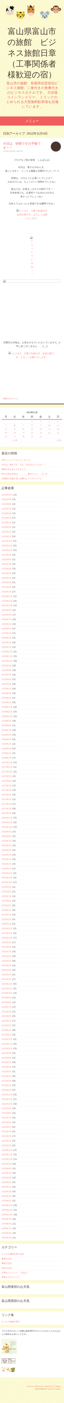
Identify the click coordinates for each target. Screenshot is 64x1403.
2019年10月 (7, 661)
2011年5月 (6, 1127)
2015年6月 (6, 900)
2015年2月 (6, 919)
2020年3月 (6, 638)
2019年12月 (7, 651)
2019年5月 (6, 684)
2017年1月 (6, 813)
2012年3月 (6, 1081)
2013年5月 (6, 1016)
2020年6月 (6, 624)
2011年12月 (7, 1094)
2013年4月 (6, 1020)
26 (6, 436)
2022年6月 (6, 513)
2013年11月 (7, 988)
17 (49, 429)
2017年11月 (7, 767)
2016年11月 (7, 822)
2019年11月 (7, 656)
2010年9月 (6, 1164)
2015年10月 (7, 882)
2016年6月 (6, 845)
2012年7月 (6, 1062)
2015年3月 (6, 914)
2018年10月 (7, 716)
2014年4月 (6, 965)
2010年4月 (6, 1187)
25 (58, 433)
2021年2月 (6, 587)
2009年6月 (7, 1233)
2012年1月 (6, 1090)
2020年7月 (6, 619)
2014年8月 (6, 947)
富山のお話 (7, 1268)
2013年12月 (7, 984)
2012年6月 (6, 1067)
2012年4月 (6, 1076)
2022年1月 (6, 536)
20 (15, 433)
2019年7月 (6, 674)
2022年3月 (6, 527)
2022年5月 (6, 518)
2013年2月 (6, 1030)
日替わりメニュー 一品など (15, 1272)
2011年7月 (6, 1117)
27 (15, 436)
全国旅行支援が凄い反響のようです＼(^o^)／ (22, 478)
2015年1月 (6, 924)
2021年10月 (7, 550)
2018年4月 (6, 744)
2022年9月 (6, 499)
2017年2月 (6, 808)
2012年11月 (7, 1044)
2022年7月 (6, 508)
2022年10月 (7, 494)
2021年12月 (7, 541)
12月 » (59, 440)
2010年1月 (6, 1200)
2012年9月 (6, 1053)
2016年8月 (6, 836)
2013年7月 (6, 1007)
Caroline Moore (54, 1389)
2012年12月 (7, 1039)
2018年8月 (6, 725)
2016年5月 (6, 850)
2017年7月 (6, 785)
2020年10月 (7, 605)
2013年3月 (6, 1025)
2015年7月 (6, 896)
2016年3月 (6, 859)
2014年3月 (6, 970)
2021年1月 (6, 591)
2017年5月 (6, 794)
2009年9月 (7, 1219)
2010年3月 (6, 1191)
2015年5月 (6, 905)
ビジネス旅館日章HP (11, 1321)
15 (32, 429)
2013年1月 (6, 1034)
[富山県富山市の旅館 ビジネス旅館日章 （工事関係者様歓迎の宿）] (32, 13)
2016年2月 (6, 864)
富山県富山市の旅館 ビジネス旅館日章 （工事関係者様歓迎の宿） (31, 53)
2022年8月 (6, 504)
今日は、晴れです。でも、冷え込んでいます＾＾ (24, 464)
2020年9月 (6, 610)
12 (6, 429)
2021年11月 (7, 545)
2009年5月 (6, 1237)
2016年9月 (6, 831)
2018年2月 (6, 753)
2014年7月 (6, 951)
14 (23, 429)
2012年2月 (6, 1085)
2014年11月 (7, 933)
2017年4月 (6, 799)
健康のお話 (7, 1258)
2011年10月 (7, 1104)
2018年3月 (6, 748)
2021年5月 (6, 573)
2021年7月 (6, 564)
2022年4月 (6, 522)
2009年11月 (7, 1210)
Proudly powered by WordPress (40, 1386)
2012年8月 (6, 1057)
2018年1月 (6, 758)
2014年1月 (6, 979)
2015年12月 (7, 873)
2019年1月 (6, 702)
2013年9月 (6, 997)
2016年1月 (6, 868)
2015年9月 (6, 887)
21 (23, 433)
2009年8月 (7, 1223)
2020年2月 (6, 642)
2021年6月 (6, 568)
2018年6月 (6, 734)
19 (6, 433)
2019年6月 (6, 679)
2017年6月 (6, 790)
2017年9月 (6, 776)
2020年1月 (6, 647)
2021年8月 (6, 559)
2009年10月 (7, 1214)
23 (41, 433)
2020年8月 (6, 614)
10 (49, 425)
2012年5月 (6, 1071)
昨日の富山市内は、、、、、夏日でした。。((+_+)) (24, 474)
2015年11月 (7, 877)
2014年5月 (6, 961)
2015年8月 (6, 891)
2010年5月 (6, 1182)
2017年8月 (6, 781)
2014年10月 (7, 937)
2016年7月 (6, 841)
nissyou (19, 151)
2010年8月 (6, 1168)
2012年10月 (7, 1048)
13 (15, 429)
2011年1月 (6, 1145)
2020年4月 (6, 633)
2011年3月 (6, 1136)
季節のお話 (7, 1263)
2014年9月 (6, 942)
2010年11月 (7, 1154)
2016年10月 (7, 827)
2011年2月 (6, 1140)
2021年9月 (6, 555)
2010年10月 (7, 1159)
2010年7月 (6, 1173)
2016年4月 (6, 854)
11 (58, 425)
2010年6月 (6, 1177)
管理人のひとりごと (10, 398)
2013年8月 (6, 1002)
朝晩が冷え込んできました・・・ (17, 469)
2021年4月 (6, 578)
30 (41, 436)
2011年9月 (6, 1108)
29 (32, 436)
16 (41, 429)
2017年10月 (7, 771)
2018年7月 (6, 730)
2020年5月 (6, 628)
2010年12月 (7, 1150)
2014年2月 (6, 974)
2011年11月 (7, 1099)
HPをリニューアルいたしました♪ (16, 460)
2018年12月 (7, 707)
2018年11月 (7, 711)
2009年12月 (7, 1205)
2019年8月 (6, 670)
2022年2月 (6, 531)
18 (58, 429)
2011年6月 (6, 1122)
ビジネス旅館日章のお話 (13, 1254)
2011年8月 (6, 1113)
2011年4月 (6, 1131)
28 (23, 436)
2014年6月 (6, 956)
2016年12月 (7, 817)
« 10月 (14, 440)
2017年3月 (6, 804)
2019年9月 (6, 665)
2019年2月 (6, 697)
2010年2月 (6, 1196)
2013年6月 (6, 1011)
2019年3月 (6, 693)
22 (32, 433)
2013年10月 (7, 993)
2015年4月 (6, 910)
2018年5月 (6, 739)
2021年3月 (6, 582)
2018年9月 (6, 721)
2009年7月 (7, 1228)
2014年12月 (7, 928)
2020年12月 (7, 596)
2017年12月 (7, 762)
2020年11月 (7, 601)
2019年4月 (6, 688)
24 (49, 433)
